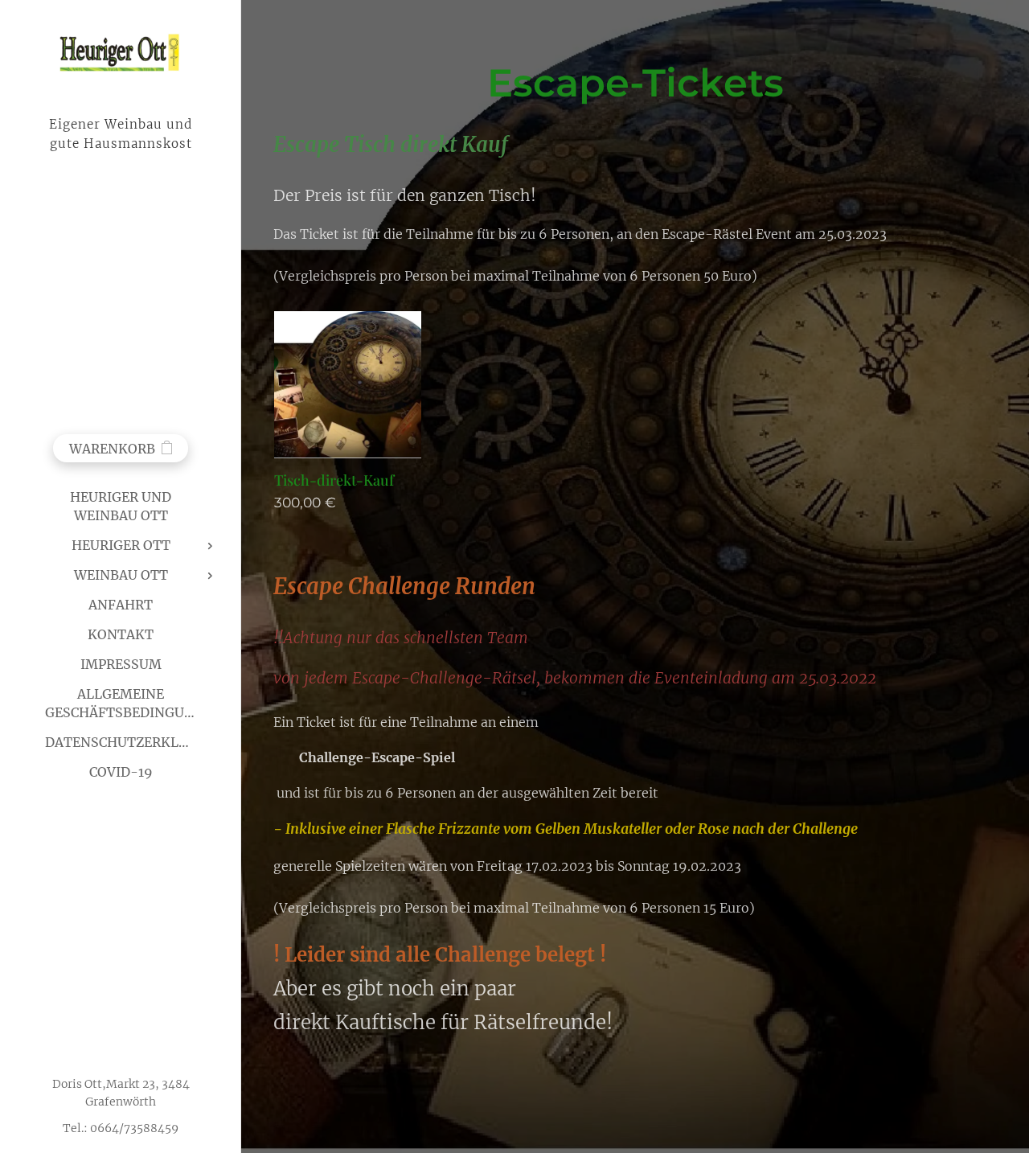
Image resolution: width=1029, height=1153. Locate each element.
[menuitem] (120, 506)
